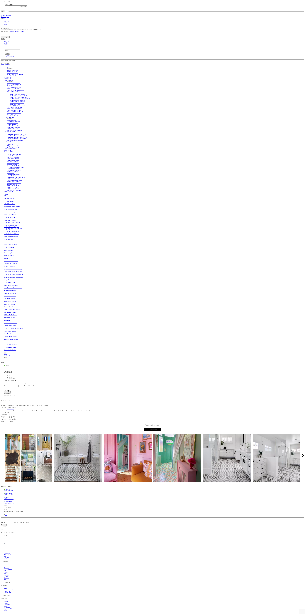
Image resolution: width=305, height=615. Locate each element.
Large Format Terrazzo (9, 131)
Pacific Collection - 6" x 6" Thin (15, 111)
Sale (10, 31)
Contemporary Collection (13, 121)
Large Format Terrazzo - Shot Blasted (16, 138)
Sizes (5, 556)
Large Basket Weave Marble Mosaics (16, 177)
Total (5, 390)
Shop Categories (5, 17)
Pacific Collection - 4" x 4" (14, 113)
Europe (5, 610)
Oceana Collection (11, 124)
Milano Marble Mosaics (13, 178)
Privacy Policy (7, 591)
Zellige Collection (8, 141)
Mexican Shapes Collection (14, 126)
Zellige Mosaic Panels (12, 146)
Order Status (7, 607)
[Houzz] (4, 544)
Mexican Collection (9, 117)
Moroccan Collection (12, 123)
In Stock (6, 67)
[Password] (12, 52)
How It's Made (7, 554)
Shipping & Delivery (9, 609)
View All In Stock (11, 76)
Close (10, 4)
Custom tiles (7, 604)
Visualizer (6, 568)
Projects (17, 31)
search (6, 4)
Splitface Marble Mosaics (13, 186)
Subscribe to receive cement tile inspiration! (11, 522)
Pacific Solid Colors (15, 104)
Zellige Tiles (10, 144)
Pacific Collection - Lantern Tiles (18, 97)
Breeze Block (7, 150)
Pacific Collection (8, 80)
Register (7, 55)
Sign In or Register (5, 64)
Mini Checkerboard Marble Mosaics (16, 156)
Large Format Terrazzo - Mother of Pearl (17, 137)
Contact (22, 31)
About (5, 588)
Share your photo (152, 429)
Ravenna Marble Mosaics (13, 181)
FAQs (5, 515)
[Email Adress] (12, 50)
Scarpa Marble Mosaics (13, 158)
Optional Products (8, 191)
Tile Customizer (8, 569)
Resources (5, 547)
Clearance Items (8, 77)
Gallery (13, 31)
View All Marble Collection (14, 190)
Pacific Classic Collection (13, 83)
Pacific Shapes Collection (13, 91)
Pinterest (6, 576)
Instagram (6, 575)
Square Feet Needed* (9, 380)
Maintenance (7, 558)
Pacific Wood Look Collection (14, 107)
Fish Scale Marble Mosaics (13, 170)
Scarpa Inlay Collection (10, 148)
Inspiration (5, 561)
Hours (4, 526)
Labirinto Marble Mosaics (13, 174)
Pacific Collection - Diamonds (17, 100)
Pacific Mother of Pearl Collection (15, 90)
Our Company (6, 582)
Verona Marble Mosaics (13, 188)
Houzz (5, 579)
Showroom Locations (9, 589)
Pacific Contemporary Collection (15, 84)
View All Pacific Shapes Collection (19, 106)
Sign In (5, 22)
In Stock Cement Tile (12, 70)
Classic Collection (11, 120)
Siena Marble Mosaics (12, 184)
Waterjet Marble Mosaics (13, 157)
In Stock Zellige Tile (12, 71)
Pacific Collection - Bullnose (17, 101)
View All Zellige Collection (14, 147)
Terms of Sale (7, 592)
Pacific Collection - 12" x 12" (14, 110)
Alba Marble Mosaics (12, 161)
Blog (5, 573)
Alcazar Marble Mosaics (13, 160)
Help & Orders (6, 595)
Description (7, 553)
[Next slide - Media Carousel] (302, 455)
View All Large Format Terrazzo (15, 140)
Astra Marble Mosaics (12, 164)
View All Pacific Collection (14, 116)
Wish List (6, 21)
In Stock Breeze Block (12, 73)
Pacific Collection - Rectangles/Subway (20, 98)
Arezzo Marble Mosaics (13, 163)
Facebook (6, 578)
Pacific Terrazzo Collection (14, 87)
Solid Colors (10, 409)
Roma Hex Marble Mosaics (14, 183)
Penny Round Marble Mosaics (14, 180)
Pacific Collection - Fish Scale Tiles (19, 96)
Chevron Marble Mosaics (13, 166)
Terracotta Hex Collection (13, 127)
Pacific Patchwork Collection (14, 108)
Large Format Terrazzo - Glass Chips (16, 134)
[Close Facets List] (1, 10)
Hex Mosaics (10, 173)
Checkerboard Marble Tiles (14, 154)
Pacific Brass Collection (13, 88)
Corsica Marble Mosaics (13, 168)
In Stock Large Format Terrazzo (15, 74)
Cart (5, 24)
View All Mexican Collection (14, 130)
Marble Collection (8, 151)
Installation (6, 557)
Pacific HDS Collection (13, 86)
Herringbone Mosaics (12, 171)
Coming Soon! (7, 78)
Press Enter (23, 6)
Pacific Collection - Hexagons (17, 94)
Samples (6, 603)
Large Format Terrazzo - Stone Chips (16, 136)
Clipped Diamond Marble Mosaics (15, 167)
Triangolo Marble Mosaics (13, 187)
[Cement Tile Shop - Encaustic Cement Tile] (6, 15)
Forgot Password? (9, 56)
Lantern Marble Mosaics (13, 176)
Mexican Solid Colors (12, 128)
